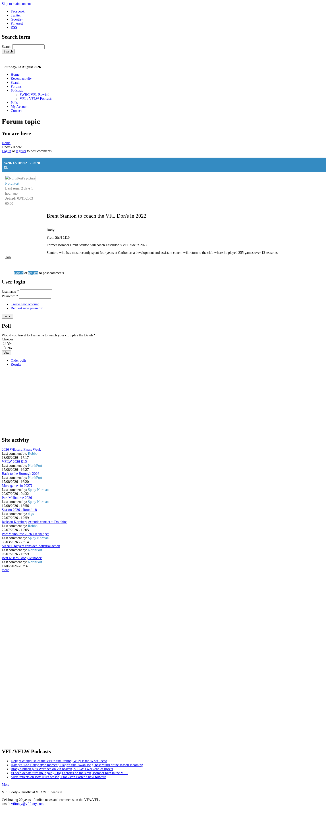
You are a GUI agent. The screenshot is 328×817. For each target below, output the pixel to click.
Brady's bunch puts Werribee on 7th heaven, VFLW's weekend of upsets (62, 769)
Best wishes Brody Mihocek (22, 558)
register (21, 151)
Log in (6, 151)
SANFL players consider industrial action (31, 546)
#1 (6, 167)
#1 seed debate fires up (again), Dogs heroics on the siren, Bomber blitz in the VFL (69, 773)
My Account (19, 106)
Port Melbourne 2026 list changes (25, 534)
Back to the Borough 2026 (20, 473)
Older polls (18, 360)
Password (10, 296)
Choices (7, 339)
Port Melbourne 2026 (17, 498)
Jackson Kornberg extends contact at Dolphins (34, 522)
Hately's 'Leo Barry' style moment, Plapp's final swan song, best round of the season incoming (77, 765)
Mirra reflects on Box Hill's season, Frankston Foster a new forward (58, 777)
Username (10, 291)
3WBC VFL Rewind (34, 94)
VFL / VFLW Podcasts (36, 98)
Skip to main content (16, 4)
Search (7, 46)
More (5, 784)
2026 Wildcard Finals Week (21, 449)
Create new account (25, 304)
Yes (9, 344)
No (9, 348)
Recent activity (21, 78)
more (5, 570)
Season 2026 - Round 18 (19, 510)
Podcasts (17, 90)
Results (16, 364)
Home (15, 74)
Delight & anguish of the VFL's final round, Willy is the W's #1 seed (59, 761)
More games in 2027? (17, 486)
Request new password (27, 308)
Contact (16, 111)
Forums (16, 86)
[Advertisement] (136, 401)
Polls (14, 102)
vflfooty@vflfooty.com (27, 804)
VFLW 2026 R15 (14, 461)
